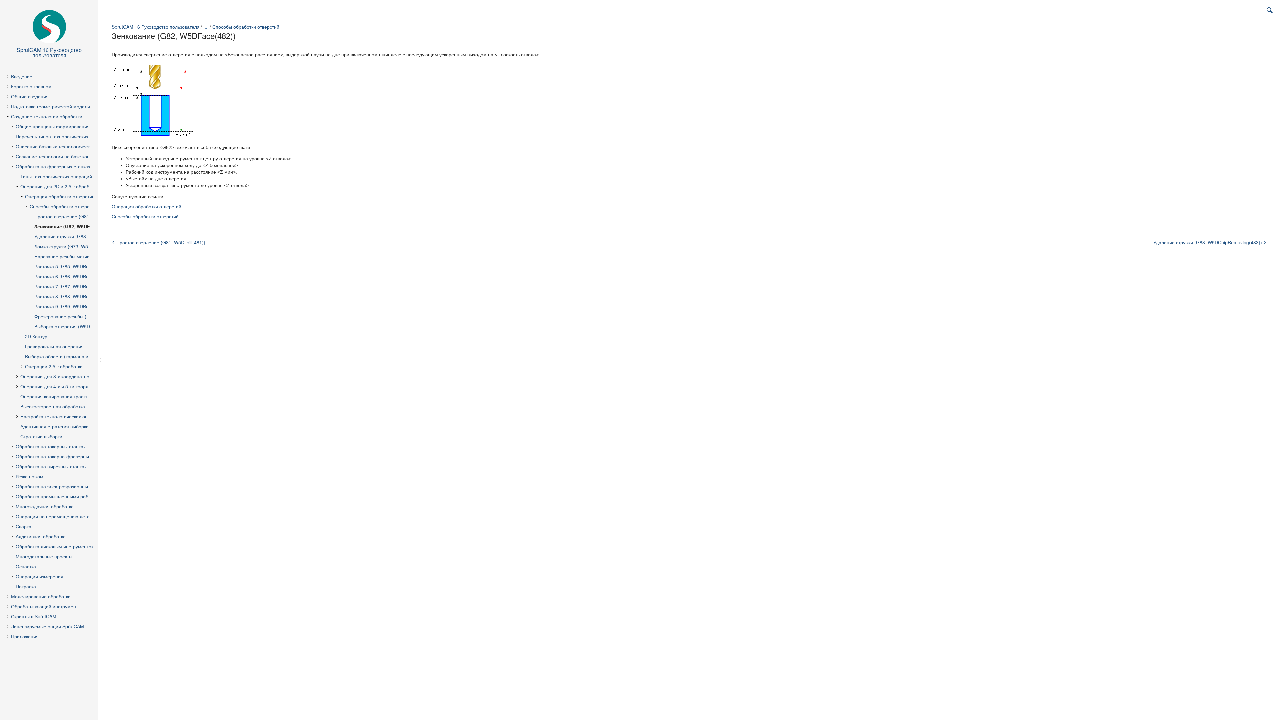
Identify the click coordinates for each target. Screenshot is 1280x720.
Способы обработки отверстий (245, 26)
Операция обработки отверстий (146, 206)
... (205, 26)
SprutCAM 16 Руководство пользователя (156, 26)
